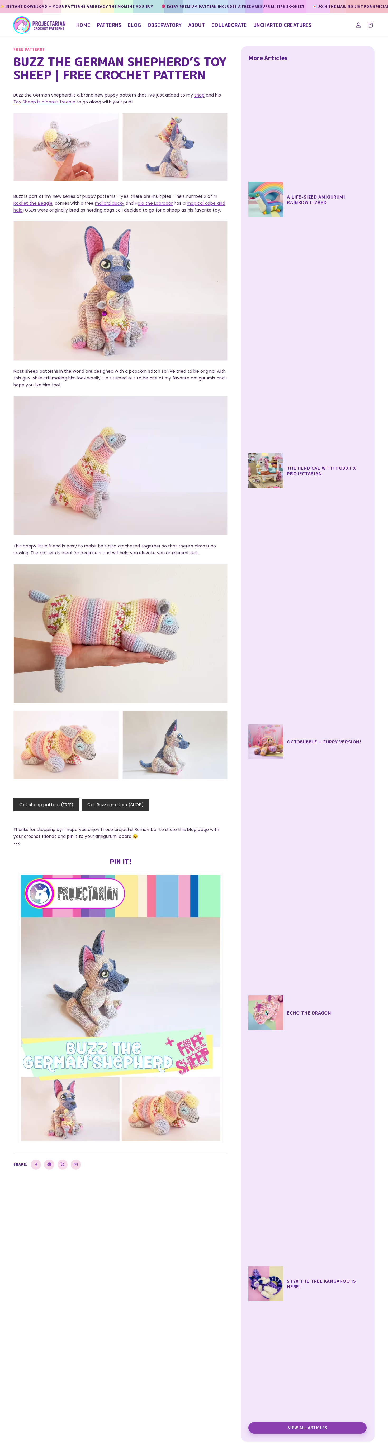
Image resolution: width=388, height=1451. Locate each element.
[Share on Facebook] (36, 1165)
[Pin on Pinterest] (49, 1165)
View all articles (307, 1427)
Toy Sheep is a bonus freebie (44, 102)
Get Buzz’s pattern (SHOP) (115, 805)
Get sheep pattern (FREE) (46, 805)
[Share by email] (76, 1165)
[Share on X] (63, 1165)
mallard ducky (110, 203)
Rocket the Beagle (33, 203)
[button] (370, 25)
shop (199, 95)
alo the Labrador (155, 203)
